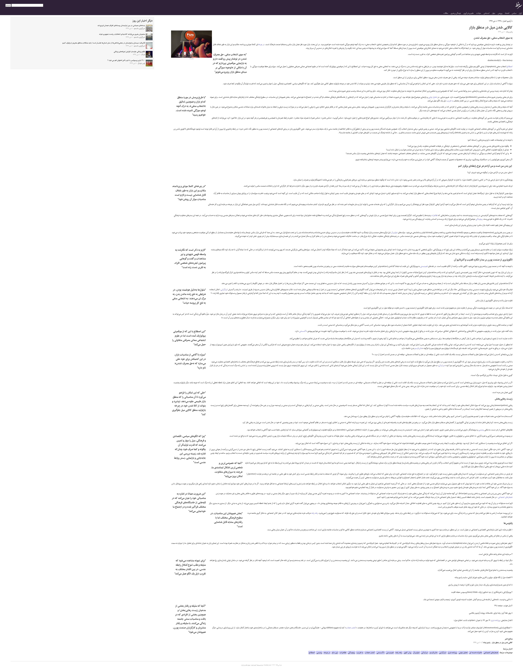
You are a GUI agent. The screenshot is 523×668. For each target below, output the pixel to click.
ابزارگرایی (224, 289)
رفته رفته (314, 513)
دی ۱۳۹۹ (492, 21)
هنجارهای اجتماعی (505, 497)
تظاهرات (434, 215)
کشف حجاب (351, 627)
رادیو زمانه (486, 642)
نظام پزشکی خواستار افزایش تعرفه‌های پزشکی (129, 51)
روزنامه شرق (495, 620)
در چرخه (261, 44)
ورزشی (500, 13)
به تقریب (450, 101)
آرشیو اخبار (507, 21)
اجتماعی (486, 13)
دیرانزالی (441, 365)
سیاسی (514, 13)
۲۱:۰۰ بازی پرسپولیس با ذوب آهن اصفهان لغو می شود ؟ (126, 60)
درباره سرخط (260, 665)
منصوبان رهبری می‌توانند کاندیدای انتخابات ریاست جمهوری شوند (122, 34)
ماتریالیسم (418, 348)
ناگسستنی (303, 331)
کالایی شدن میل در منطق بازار (502, 642)
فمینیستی (424, 266)
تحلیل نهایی (432, 97)
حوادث (478, 13)
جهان (493, 13)
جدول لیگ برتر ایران (245, 665)
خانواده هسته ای (475, 652)
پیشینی (481, 430)
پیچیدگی (479, 219)
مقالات (445, 13)
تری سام (335, 652)
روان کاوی (407, 652)
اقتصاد (507, 13)
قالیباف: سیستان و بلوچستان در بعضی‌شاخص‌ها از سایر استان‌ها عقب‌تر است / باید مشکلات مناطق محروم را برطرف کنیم (103, 43)
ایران (520, 13)
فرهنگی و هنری (456, 13)
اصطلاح (510, 66)
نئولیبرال (394, 232)
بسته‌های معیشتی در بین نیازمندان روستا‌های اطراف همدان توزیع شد (121, 25)
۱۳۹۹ (499, 21)
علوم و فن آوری (468, 13)
